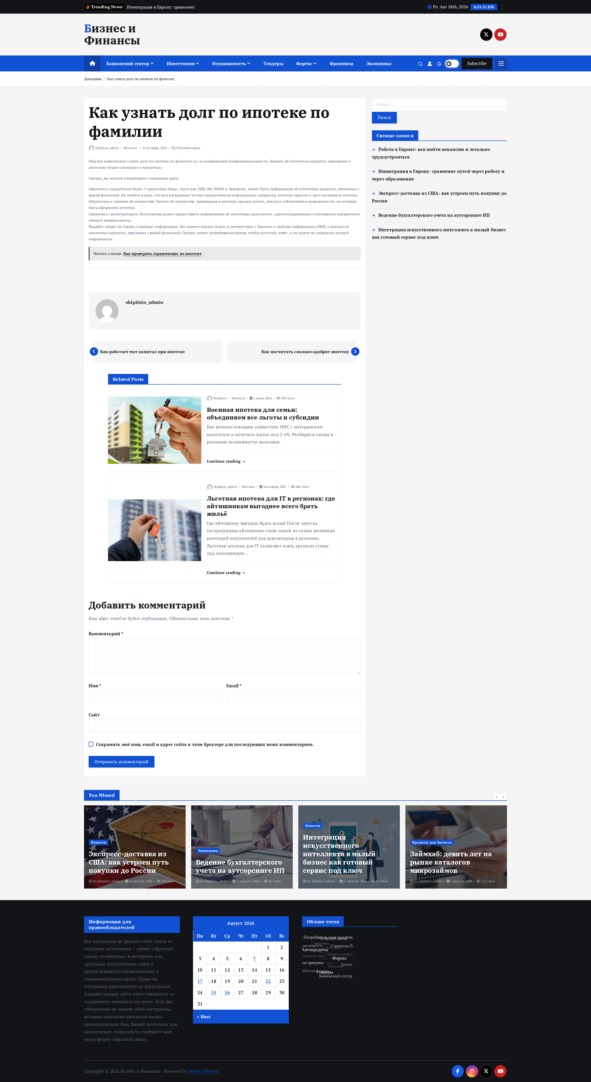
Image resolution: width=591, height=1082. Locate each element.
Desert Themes (203, 1071)
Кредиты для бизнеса (325, 842)
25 (213, 992)
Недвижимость (229, 63)
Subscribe (477, 63)
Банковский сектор (127, 63)
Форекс (304, 63)
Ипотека (130, 148)
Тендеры (273, 63)
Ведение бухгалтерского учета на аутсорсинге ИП (434, 215)
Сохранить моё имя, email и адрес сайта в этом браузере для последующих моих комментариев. (205, 744)
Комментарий (106, 633)
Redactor (220, 398)
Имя (95, 685)
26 (227, 992)
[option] (135, 847)
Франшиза (342, 63)
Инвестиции (181, 63)
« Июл (203, 1016)
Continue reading (224, 461)
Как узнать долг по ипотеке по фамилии (140, 78)
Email (233, 685)
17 (200, 981)
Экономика (379, 63)
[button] (496, 796)
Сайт (94, 715)
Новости (205, 825)
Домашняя (93, 78)
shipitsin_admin (107, 148)
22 (268, 981)
